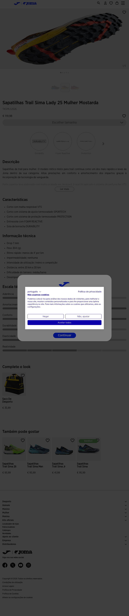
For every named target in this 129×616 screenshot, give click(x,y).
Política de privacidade (89, 291)
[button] (34, 291)
